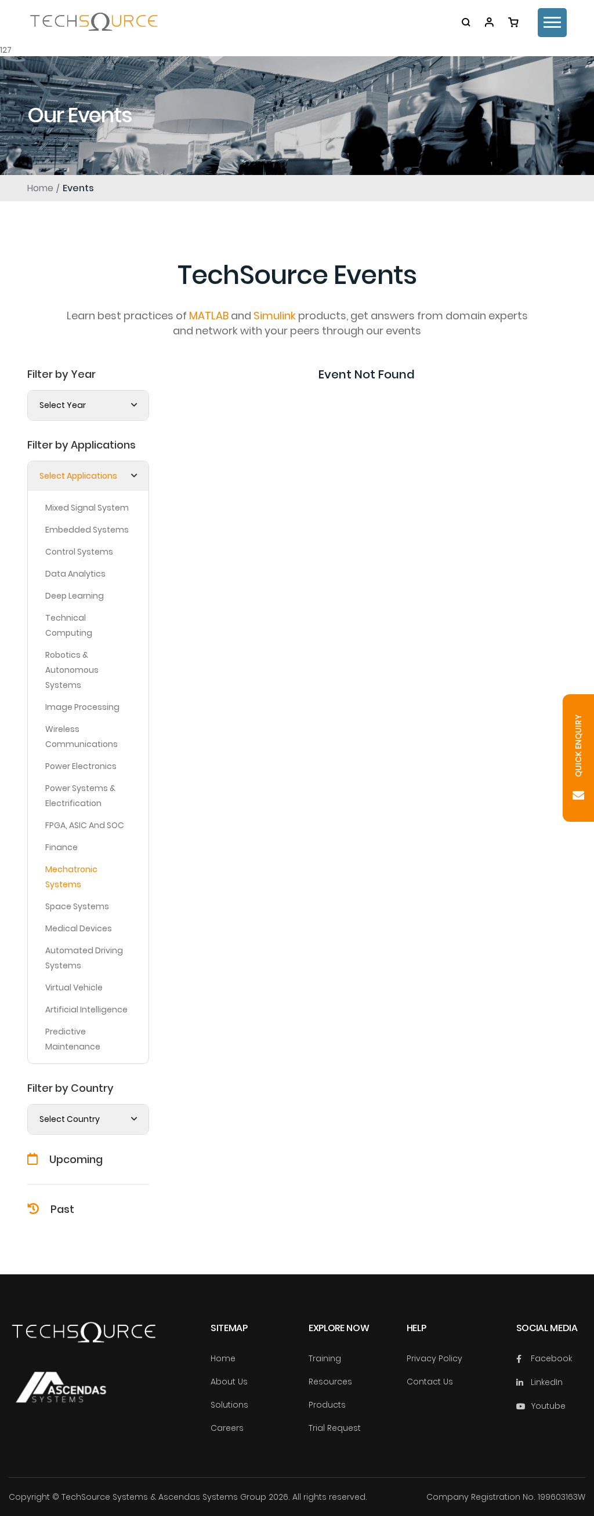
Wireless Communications (81, 736)
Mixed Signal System (87, 507)
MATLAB (209, 315)
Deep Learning (74, 596)
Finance (61, 847)
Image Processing (82, 707)
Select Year (62, 405)
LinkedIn (547, 1382)
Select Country (69, 1119)
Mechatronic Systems (71, 876)
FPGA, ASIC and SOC (84, 825)
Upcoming (76, 1159)
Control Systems (79, 551)
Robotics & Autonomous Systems (72, 670)
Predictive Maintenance (72, 1039)
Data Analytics (75, 574)
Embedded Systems (87, 529)
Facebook (551, 1358)
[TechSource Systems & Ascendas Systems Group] (61, 1398)
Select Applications (78, 476)
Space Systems (77, 906)
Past (62, 1209)
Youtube (548, 1406)
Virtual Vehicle (74, 987)
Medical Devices (78, 928)
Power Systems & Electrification (80, 795)
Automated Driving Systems (84, 958)
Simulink (274, 315)
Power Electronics (81, 766)
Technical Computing (68, 625)
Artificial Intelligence (86, 1009)
